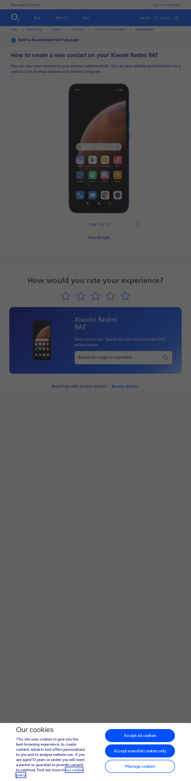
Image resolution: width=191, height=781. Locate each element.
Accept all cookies (140, 735)
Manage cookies (140, 766)
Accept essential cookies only (140, 751)
